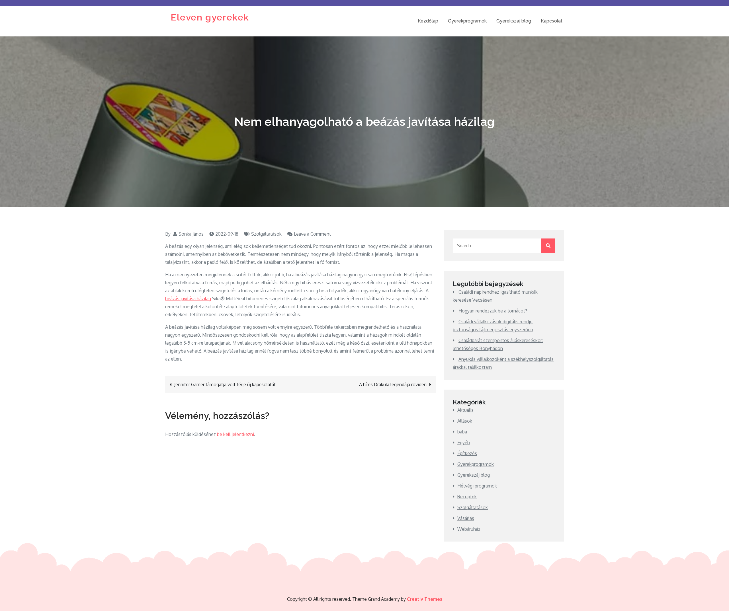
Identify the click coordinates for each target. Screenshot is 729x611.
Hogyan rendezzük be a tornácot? (492, 311)
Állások (464, 421)
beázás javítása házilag (188, 298)
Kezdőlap (428, 21)
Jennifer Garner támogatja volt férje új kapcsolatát (225, 384)
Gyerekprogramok (467, 21)
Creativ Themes (424, 599)
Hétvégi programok (477, 486)
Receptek (467, 496)
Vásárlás (465, 518)
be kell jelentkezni (235, 434)
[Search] (548, 245)
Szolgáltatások (266, 234)
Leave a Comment (312, 234)
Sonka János (191, 234)
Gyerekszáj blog (513, 21)
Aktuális (465, 410)
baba (462, 432)
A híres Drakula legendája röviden (393, 384)
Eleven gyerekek (210, 17)
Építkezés (467, 453)
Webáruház (468, 529)
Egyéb (463, 442)
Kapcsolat (551, 21)
